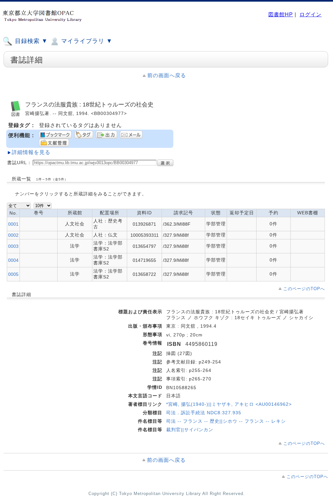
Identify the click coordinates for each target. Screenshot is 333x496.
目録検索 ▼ (30, 41)
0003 (13, 246)
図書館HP (280, 14)
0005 (13, 274)
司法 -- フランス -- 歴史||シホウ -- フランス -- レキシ (226, 421)
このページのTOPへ (304, 288)
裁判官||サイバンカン (189, 429)
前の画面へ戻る (166, 75)
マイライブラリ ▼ (86, 41)
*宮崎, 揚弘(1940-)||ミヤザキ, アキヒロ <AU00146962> (229, 404)
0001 (13, 224)
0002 (13, 235)
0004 (13, 260)
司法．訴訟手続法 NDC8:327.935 (203, 412)
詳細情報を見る (31, 152)
